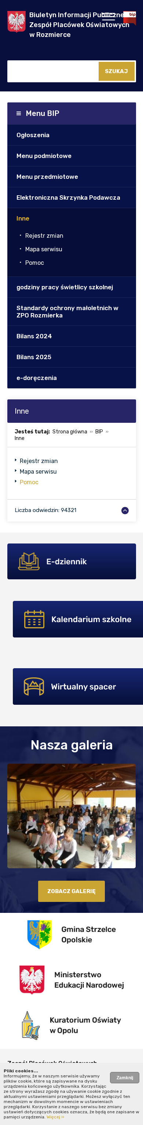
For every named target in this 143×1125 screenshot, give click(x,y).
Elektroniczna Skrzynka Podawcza (68, 197)
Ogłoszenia (33, 135)
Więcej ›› (55, 1117)
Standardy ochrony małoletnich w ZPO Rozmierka (67, 311)
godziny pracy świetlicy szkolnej (64, 287)
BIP (99, 432)
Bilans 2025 (33, 357)
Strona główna (69, 432)
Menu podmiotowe (44, 155)
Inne (22, 218)
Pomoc (34, 262)
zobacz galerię (71, 891)
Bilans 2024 (34, 336)
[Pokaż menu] (108, 18)
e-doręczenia (36, 377)
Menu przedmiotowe (47, 176)
